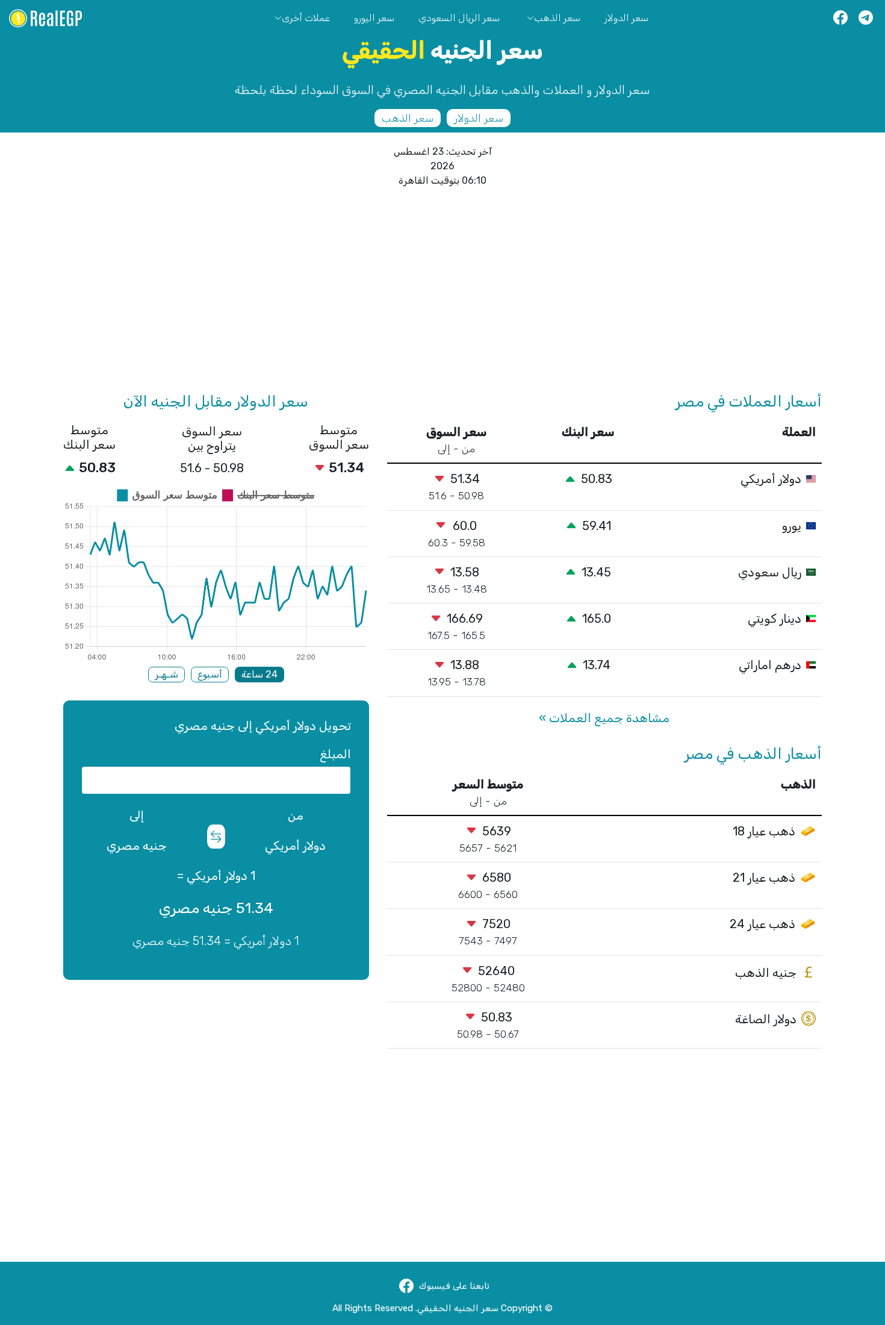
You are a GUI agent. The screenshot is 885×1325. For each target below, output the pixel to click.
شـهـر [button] (166, 674)
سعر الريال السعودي (459, 17)
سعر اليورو (374, 17)
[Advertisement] (460, 290)
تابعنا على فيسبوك (454, 1285)
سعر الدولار (626, 17)
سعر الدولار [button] (478, 118)
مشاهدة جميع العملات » (604, 718)
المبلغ (335, 754)
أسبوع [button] (209, 674)
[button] (840, 18)
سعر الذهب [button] (407, 118)
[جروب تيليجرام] (866, 18)
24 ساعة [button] (259, 674)
